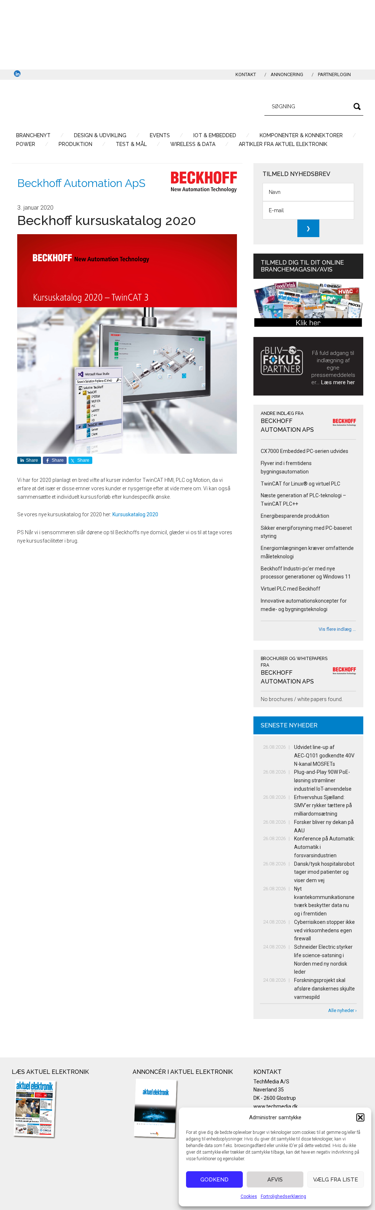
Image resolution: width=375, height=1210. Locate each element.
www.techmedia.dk (275, 1106)
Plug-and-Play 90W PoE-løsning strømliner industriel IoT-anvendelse (323, 780)
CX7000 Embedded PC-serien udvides (304, 451)
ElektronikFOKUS (81, 105)
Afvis (275, 1179)
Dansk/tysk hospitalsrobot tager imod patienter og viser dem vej (324, 872)
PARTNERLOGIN (334, 74)
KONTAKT (245, 74)
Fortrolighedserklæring (283, 1196)
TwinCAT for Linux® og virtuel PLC (300, 484)
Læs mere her (338, 382)
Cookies (249, 1196)
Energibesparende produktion (295, 516)
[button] (360, 1117)
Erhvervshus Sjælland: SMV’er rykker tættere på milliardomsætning (323, 805)
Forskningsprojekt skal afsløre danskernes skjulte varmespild (324, 988)
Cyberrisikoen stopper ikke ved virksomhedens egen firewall (324, 930)
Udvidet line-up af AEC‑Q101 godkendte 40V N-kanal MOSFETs (324, 755)
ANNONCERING (287, 74)
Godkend (214, 1179)
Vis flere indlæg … (337, 629)
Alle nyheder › (342, 1010)
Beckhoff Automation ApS (81, 183)
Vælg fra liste (335, 1179)
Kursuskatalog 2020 (135, 514)
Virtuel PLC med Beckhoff (290, 589)
